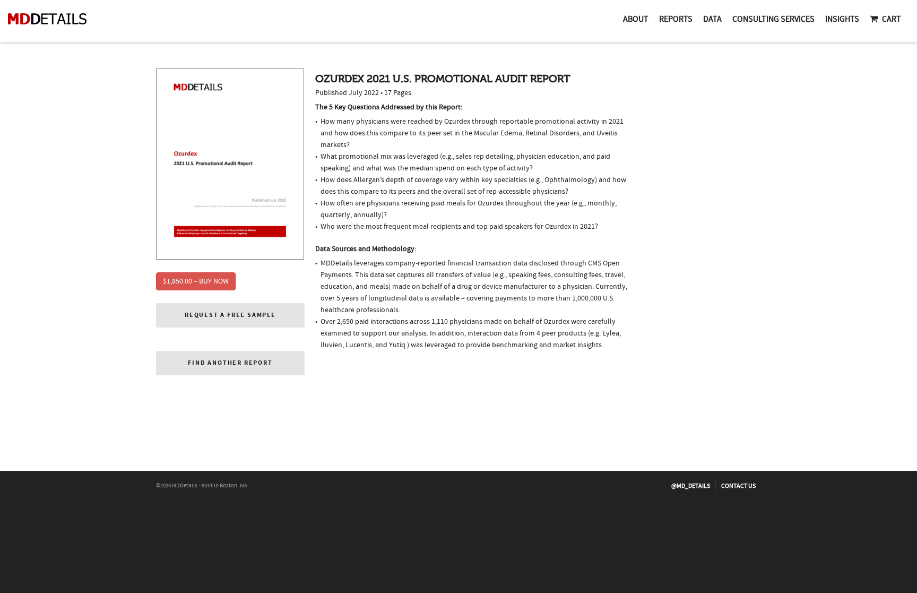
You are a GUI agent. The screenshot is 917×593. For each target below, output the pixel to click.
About (635, 19)
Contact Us (738, 486)
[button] (230, 315)
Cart (891, 19)
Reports (676, 19)
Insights (842, 19)
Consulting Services (773, 19)
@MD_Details (690, 486)
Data (712, 19)
